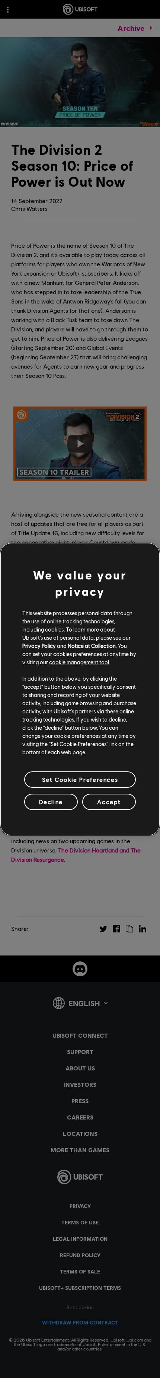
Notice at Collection (92, 645)
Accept (109, 801)
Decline (51, 801)
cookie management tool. (79, 662)
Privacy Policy (39, 645)
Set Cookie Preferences (80, 779)
